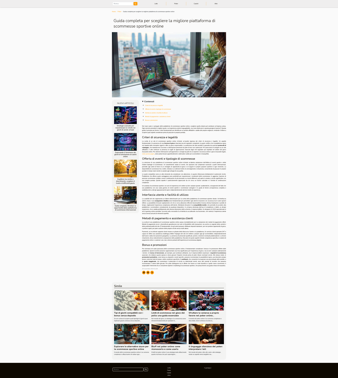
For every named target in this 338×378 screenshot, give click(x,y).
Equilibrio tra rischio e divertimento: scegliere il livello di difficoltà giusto (125, 181)
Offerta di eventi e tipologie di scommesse (158, 109)
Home (114, 11)
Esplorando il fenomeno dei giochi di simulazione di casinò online (125, 154)
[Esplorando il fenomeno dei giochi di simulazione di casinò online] (125, 141)
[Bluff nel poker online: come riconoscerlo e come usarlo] (169, 334)
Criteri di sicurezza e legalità (154, 105)
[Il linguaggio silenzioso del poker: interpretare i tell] (206, 334)
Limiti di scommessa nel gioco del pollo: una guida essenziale (168, 314)
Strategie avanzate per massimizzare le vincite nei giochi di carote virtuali (125, 128)
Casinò (196, 3)
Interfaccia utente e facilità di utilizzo (156, 113)
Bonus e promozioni (151, 120)
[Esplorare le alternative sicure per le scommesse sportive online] (131, 334)
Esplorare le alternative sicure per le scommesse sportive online (131, 348)
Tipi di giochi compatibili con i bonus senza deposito (128, 314)
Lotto (156, 3)
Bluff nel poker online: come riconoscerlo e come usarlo (165, 348)
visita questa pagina (148, 154)
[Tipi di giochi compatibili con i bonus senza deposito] (131, 300)
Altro (216, 3)
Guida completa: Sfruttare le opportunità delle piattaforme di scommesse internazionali (125, 208)
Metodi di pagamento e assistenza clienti (157, 116)
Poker (176, 3)
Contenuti (149, 101)
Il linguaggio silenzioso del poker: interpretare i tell (206, 348)
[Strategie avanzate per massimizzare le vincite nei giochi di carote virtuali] (125, 115)
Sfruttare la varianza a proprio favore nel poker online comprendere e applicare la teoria (206, 315)
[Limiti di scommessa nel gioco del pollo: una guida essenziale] (169, 300)
